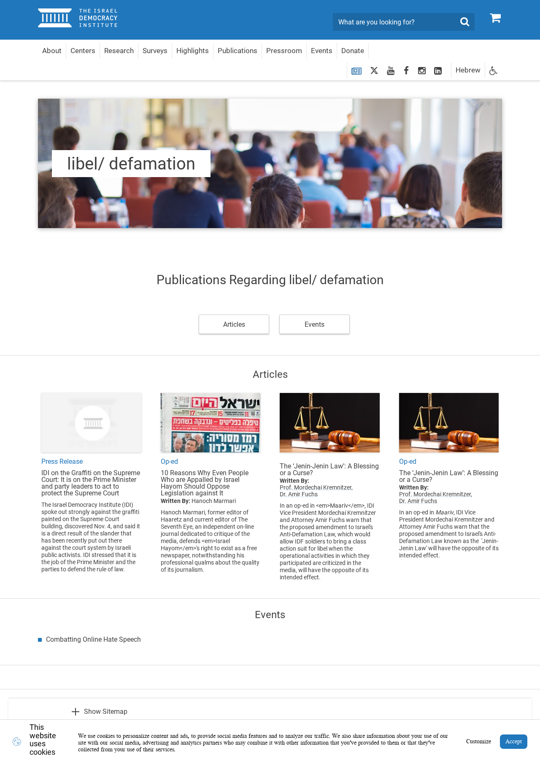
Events (321, 50)
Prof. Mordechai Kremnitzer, (316, 487)
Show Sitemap (105, 712)
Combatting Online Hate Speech (93, 639)
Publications (237, 50)
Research (119, 50)
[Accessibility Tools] (493, 70)
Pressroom (284, 50)
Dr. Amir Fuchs (299, 494)
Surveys (155, 50)
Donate (352, 50)
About (52, 50)
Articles (234, 324)
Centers (82, 50)
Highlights (192, 50)
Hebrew (468, 70)
